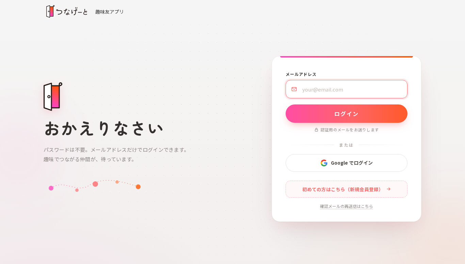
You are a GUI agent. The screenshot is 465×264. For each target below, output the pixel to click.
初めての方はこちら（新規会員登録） (342, 189)
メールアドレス (301, 74)
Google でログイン (352, 162)
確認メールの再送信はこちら (346, 206)
